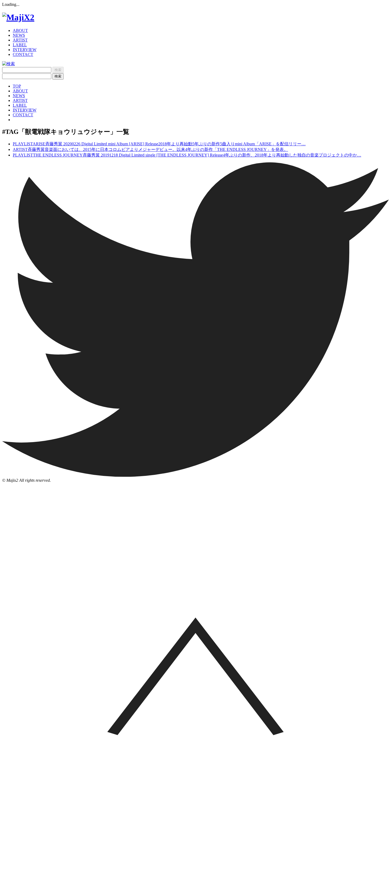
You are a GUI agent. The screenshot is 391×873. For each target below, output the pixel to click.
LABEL (20, 45)
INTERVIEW (24, 49)
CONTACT (23, 54)
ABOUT (20, 30)
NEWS (19, 35)
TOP (17, 86)
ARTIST (20, 40)
